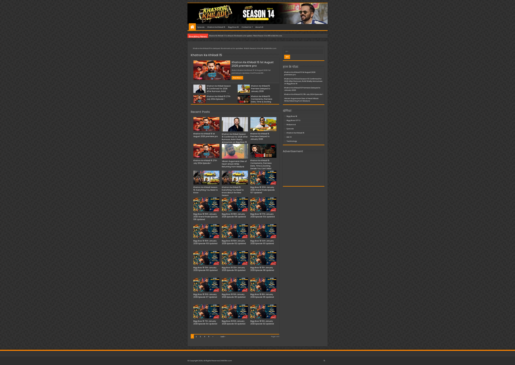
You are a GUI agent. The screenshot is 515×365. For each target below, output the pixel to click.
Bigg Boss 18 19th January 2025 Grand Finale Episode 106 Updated (205, 217)
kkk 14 (289, 137)
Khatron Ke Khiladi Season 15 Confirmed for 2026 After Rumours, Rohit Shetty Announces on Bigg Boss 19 (212, 91)
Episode (201, 27)
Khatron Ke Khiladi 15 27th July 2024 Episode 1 (218, 97)
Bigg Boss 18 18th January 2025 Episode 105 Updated (234, 215)
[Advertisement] (304, 170)
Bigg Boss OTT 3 (293, 120)
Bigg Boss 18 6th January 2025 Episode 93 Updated (233, 322)
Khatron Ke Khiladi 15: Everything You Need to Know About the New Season (233, 191)
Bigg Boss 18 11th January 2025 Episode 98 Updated (262, 269)
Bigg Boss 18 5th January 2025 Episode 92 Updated (262, 322)
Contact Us (246, 27)
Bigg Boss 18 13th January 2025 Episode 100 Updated (205, 269)
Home (192, 26)
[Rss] (324, 360)
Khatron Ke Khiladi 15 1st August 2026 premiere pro (253, 64)
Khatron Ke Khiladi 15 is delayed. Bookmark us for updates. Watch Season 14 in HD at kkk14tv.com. (245, 36)
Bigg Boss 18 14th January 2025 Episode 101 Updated (262, 242)
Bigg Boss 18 (233, 27)
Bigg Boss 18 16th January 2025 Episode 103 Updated (205, 242)
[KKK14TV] (257, 13)
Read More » (237, 78)
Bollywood (291, 124)
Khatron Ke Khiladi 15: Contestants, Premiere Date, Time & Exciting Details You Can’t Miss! (261, 100)
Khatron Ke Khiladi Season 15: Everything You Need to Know (205, 190)
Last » (223, 336)
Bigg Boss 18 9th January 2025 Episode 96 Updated (233, 295)
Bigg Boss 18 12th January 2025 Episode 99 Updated (233, 269)
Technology (292, 141)
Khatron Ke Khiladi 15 (216, 27)
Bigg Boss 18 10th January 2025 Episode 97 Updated (205, 295)
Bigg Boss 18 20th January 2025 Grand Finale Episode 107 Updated (262, 190)
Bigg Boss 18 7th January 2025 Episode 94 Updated (205, 322)
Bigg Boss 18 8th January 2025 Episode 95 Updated (262, 295)
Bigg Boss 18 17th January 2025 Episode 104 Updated (262, 215)
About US (259, 27)
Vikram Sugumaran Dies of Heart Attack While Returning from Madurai (234, 164)
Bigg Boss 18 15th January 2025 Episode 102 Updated (234, 242)
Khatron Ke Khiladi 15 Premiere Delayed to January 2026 (260, 89)
